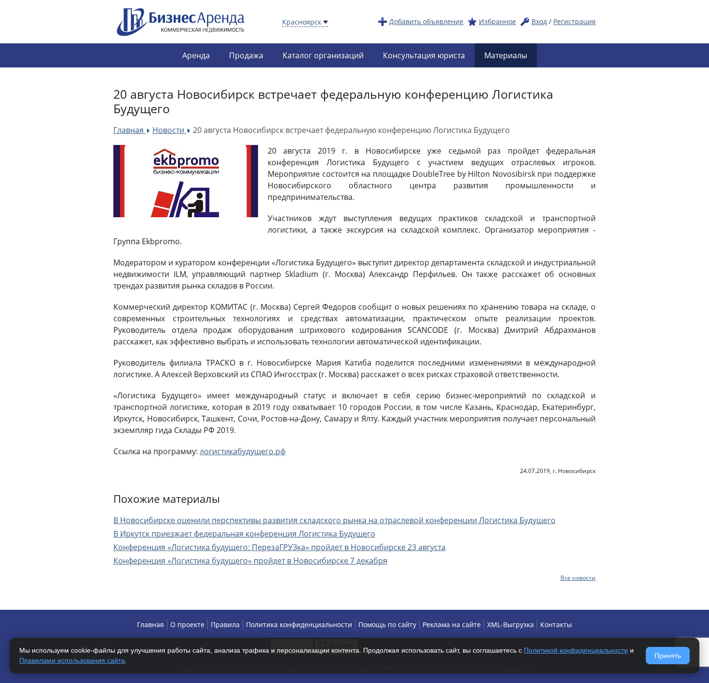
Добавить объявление (426, 21)
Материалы (505, 55)
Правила (225, 624)
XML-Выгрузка (510, 624)
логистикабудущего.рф (243, 451)
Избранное (497, 21)
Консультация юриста (424, 55)
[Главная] (180, 21)
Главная (150, 624)
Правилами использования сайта (72, 660)
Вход (539, 21)
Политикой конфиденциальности (576, 650)
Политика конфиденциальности (299, 624)
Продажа (246, 55)
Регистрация (574, 21)
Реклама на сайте (452, 624)
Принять (667, 655)
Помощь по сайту (387, 624)
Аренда (196, 55)
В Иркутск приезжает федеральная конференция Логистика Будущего (244, 533)
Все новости (578, 578)
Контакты (556, 624)
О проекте (187, 624)
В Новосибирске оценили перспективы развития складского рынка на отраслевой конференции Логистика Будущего (334, 520)
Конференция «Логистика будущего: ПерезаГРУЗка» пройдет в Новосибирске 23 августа (279, 547)
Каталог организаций (323, 55)
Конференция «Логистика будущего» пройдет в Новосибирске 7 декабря (250, 560)
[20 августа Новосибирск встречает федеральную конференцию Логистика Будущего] (185, 181)
